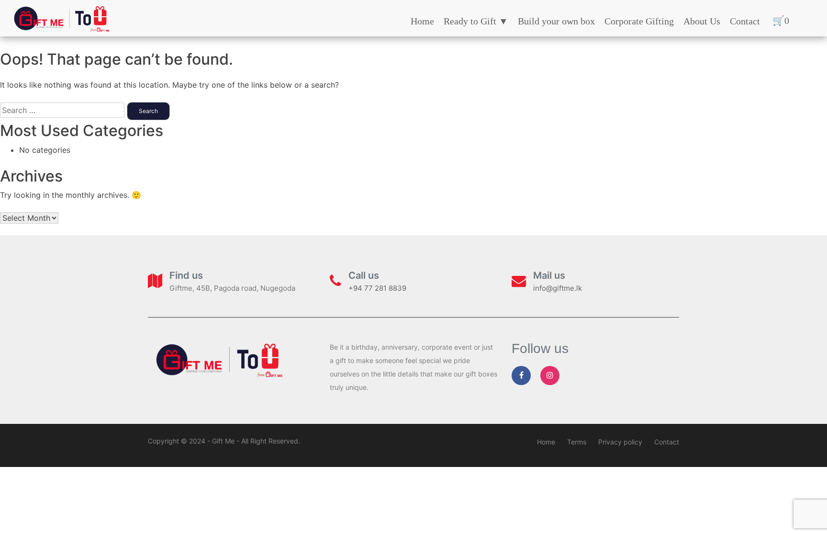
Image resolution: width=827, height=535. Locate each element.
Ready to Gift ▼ (476, 21)
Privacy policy (620, 442)
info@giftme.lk (557, 288)
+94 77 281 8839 (377, 288)
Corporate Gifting (639, 21)
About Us (701, 21)
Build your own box (556, 21)
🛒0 (780, 20)
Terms (576, 442)
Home (422, 21)
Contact (745, 21)
